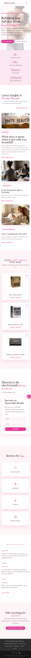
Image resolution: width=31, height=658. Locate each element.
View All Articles (22, 108)
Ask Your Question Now (15, 628)
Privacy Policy (8, 646)
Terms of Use (22, 643)
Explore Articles (22, 41)
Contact (15, 648)
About (22, 646)
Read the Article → (8, 157)
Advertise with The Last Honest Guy (14, 641)
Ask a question (7, 41)
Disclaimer (16, 646)
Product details (15, 297)
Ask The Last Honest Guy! (10, 643)
